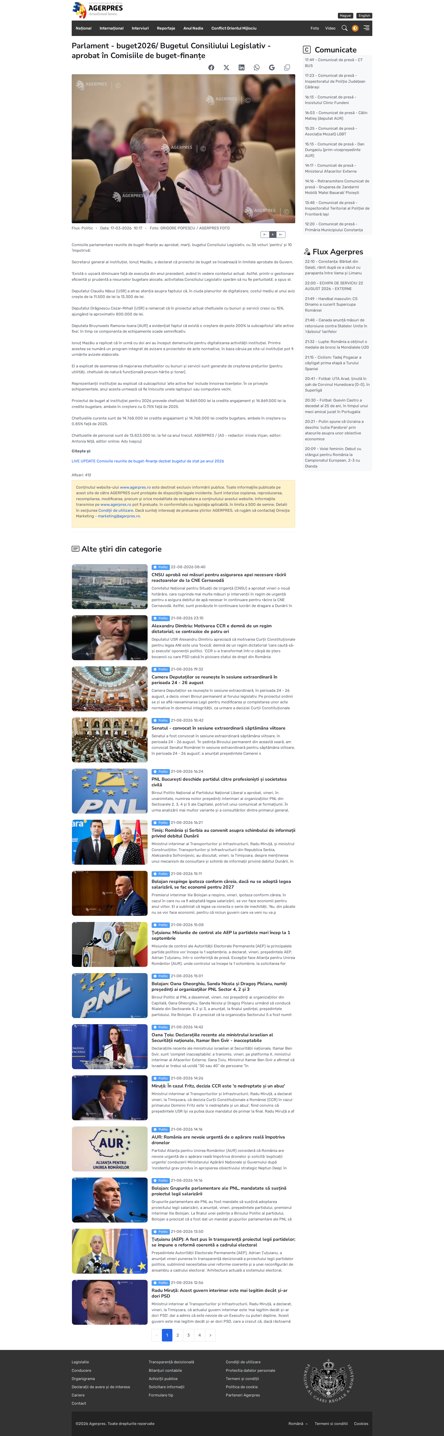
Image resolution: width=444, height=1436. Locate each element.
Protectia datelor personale (250, 1370)
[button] (364, 28)
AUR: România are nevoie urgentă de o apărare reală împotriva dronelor (218, 1140)
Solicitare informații (166, 1387)
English (364, 15)
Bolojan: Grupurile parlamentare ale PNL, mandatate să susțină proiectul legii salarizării (219, 1191)
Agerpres (97, 1423)
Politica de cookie (242, 1387)
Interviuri (140, 28)
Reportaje (166, 28)
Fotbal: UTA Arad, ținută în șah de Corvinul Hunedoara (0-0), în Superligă (337, 384)
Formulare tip (161, 1395)
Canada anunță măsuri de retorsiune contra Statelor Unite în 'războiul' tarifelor (336, 326)
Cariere (78, 1395)
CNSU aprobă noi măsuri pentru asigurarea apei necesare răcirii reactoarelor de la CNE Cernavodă (219, 578)
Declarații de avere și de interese (101, 1387)
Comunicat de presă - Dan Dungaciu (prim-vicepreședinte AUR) (334, 150)
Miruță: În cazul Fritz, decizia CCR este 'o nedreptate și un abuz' (218, 1086)
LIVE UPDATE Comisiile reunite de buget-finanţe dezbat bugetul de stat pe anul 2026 (148, 461)
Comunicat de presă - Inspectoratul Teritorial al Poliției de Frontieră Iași (337, 208)
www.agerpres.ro (135, 487)
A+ (281, 234)
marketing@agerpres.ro (119, 516)
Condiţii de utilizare (115, 510)
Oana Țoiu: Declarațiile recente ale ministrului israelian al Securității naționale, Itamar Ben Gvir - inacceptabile (212, 1038)
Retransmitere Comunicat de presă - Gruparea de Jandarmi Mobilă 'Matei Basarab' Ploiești (337, 187)
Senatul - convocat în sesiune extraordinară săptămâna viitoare (218, 728)
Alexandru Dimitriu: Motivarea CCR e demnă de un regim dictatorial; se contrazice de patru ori (212, 629)
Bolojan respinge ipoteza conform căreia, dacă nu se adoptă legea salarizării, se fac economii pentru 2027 (221, 884)
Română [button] (296, 1423)
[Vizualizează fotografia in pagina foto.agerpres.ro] (183, 148)
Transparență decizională (171, 1362)
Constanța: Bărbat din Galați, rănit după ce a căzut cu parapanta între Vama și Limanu (333, 267)
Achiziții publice (163, 1378)
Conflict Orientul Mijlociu (233, 28)
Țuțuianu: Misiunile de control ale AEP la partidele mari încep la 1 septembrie (221, 935)
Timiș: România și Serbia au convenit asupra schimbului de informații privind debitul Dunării (223, 833)
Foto (315, 28)
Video (330, 28)
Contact (79, 1403)
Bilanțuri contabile (165, 1370)
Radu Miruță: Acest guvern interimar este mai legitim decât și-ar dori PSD (220, 1293)
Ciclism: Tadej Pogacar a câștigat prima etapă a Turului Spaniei (333, 363)
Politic (87, 228)
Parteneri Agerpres (243, 1395)
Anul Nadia (193, 28)
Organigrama (83, 1378)
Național (83, 28)
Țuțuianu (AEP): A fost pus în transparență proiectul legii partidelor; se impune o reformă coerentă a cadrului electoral (223, 1242)
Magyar (345, 15)
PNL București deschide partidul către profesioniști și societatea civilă (219, 782)
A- (265, 234)
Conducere (81, 1370)
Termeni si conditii (331, 1423)
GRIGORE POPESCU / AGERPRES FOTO (195, 228)
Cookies (361, 1423)
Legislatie (80, 1362)
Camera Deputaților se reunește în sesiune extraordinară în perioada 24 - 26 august (214, 680)
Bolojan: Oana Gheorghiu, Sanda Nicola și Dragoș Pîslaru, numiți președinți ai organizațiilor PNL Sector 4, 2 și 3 (219, 987)
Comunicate (335, 50)
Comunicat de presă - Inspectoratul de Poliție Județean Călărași (335, 81)
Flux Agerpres (338, 252)
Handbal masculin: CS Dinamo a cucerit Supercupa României (331, 304)
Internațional (112, 28)
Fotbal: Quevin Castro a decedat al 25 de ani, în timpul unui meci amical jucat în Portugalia (336, 406)
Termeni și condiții (242, 1378)
